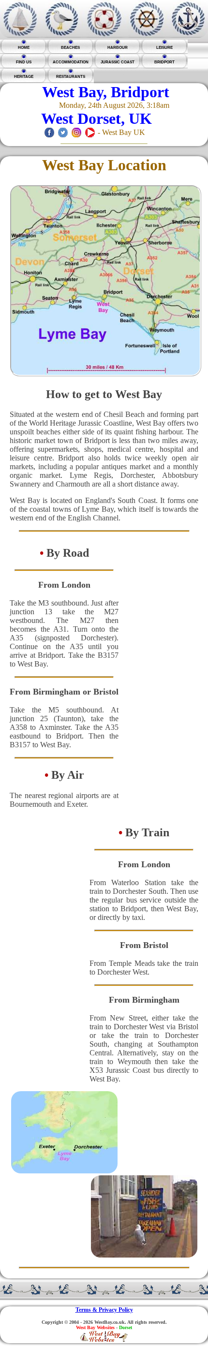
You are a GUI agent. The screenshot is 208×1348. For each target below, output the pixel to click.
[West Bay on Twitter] (63, 132)
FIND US (23, 62)
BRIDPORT (164, 62)
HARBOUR (117, 47)
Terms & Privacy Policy (104, 1309)
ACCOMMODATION (71, 62)
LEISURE (164, 47)
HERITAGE (23, 76)
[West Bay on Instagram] (76, 132)
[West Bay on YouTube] (90, 132)
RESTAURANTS (70, 76)
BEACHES (70, 47)
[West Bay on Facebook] (49, 132)
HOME (24, 47)
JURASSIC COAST (117, 62)
